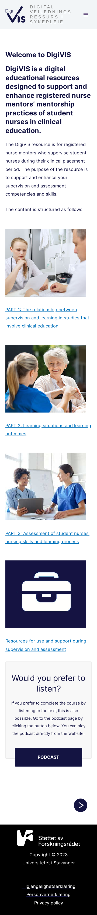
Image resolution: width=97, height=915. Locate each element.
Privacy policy (48, 903)
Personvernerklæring (48, 894)
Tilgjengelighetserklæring (48, 886)
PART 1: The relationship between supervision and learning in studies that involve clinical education (47, 318)
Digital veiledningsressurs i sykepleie (51, 14)
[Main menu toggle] (85, 15)
